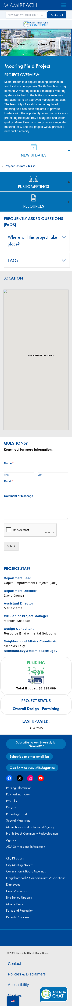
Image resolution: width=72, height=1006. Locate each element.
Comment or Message (18, 495)
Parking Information (18, 788)
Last (40, 474)
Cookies (15, 995)
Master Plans (14, 904)
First (6, 474)
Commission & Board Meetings (26, 871)
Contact (14, 963)
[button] (64, 237)
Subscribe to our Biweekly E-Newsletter (36, 744)
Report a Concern (17, 917)
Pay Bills (11, 801)
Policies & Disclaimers (27, 974)
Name (8, 463)
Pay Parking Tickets (18, 794)
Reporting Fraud (16, 814)
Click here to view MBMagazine (32, 768)
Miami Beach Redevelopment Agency (30, 827)
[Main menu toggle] (64, 5)
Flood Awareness (17, 891)
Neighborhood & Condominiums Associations (35, 878)
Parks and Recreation (19, 910)
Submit (11, 546)
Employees (13, 885)
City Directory (15, 858)
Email (8, 481)
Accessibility (18, 984)
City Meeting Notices (19, 865)
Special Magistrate (18, 820)
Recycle (11, 807)
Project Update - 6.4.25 (20, 166)
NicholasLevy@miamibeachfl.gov (30, 651)
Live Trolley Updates (19, 897)
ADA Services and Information (25, 847)
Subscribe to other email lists (29, 756)
